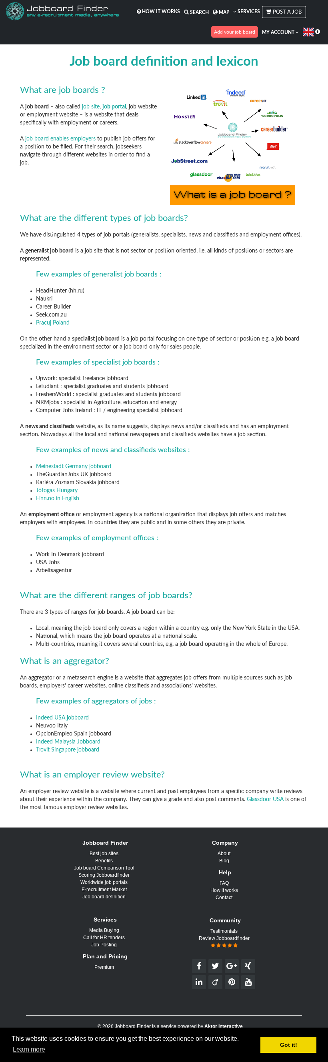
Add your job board (234, 32)
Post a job (287, 12)
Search (199, 12)
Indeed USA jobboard (62, 718)
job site (91, 107)
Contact (224, 897)
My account (279, 32)
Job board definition (104, 897)
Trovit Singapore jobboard (67, 750)
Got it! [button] (288, 1045)
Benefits (104, 861)
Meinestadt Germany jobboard (73, 466)
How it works (160, 11)
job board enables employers (60, 139)
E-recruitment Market (104, 889)
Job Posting (104, 945)
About (224, 853)
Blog (224, 861)
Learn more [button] (29, 1049)
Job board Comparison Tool (104, 868)
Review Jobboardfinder (224, 938)
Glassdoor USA (265, 799)
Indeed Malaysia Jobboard (68, 742)
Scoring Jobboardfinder (104, 875)
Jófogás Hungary (57, 490)
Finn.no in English (57, 498)
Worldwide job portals (104, 882)
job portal (114, 107)
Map (223, 12)
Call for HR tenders (104, 937)
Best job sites (104, 853)
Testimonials (224, 931)
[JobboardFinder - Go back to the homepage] (62, 12)
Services (248, 11)
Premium (104, 967)
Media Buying (104, 930)
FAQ (224, 883)
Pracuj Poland (53, 323)
